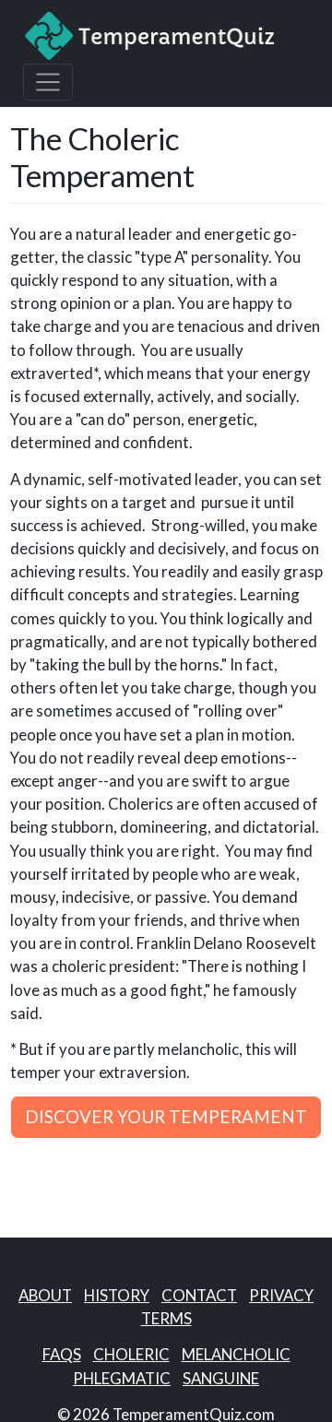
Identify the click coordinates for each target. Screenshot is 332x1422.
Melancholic (236, 1354)
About (45, 1295)
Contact (199, 1295)
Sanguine (221, 1378)
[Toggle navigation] (48, 82)
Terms (166, 1318)
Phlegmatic (122, 1378)
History (116, 1295)
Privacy (281, 1295)
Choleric (131, 1354)
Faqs (61, 1354)
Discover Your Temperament (166, 1116)
